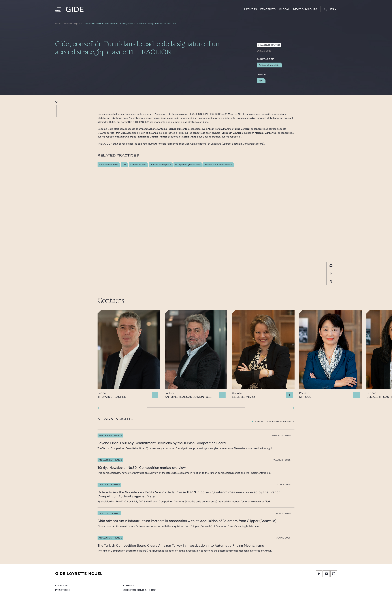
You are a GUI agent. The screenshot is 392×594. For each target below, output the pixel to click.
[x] (331, 281)
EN (332, 9)
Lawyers (250, 9)
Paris (261, 80)
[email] (331, 265)
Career (128, 585)
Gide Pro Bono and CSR (139, 590)
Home (58, 23)
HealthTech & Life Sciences (218, 164)
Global (284, 9)
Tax (124, 164)
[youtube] (326, 573)
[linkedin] (331, 273)
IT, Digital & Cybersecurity (188, 164)
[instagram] (333, 573)
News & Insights (305, 9)
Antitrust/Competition (269, 65)
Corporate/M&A (138, 164)
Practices (267, 9)
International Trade (108, 164)
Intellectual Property (161, 164)
